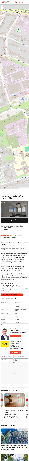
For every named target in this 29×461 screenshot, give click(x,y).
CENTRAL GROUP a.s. (16, 342)
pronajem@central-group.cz (18, 332)
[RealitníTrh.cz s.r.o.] (5, 2)
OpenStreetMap (26, 188)
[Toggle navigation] (26, 2)
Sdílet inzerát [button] (7, 359)
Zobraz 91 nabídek (15, 352)
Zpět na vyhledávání (7, 191)
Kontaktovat (7, 356)
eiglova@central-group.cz (17, 348)
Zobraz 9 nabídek (15, 336)
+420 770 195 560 (14, 330)
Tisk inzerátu (21, 356)
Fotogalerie (14, 220)
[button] (14, 95)
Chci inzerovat (19, 2)
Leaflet (21, 188)
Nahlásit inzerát (21, 359)
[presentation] (2, 400)
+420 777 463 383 (15, 347)
